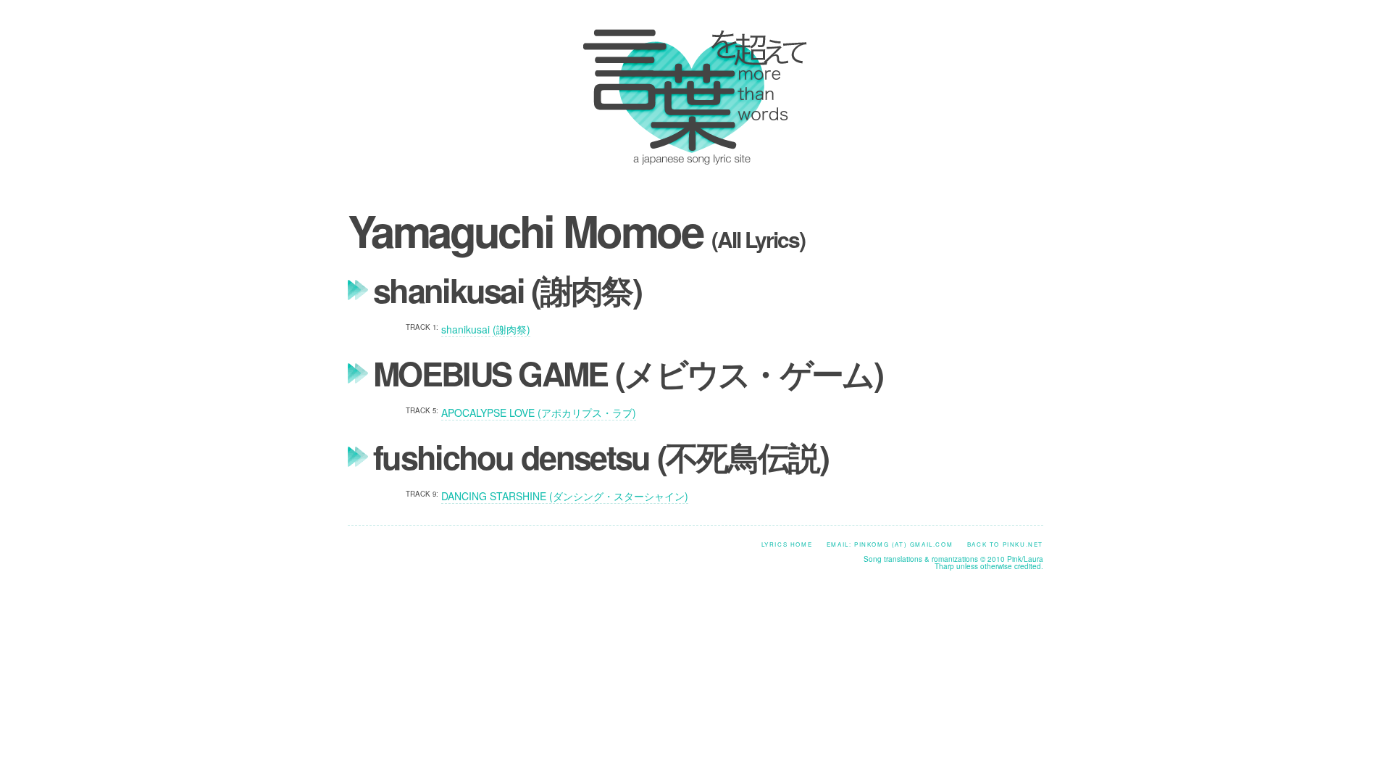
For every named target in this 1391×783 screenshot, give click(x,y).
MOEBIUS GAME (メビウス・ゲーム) (627, 373)
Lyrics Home (787, 544)
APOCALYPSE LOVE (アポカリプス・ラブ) (538, 412)
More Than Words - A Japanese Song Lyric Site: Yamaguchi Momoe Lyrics (691, 97)
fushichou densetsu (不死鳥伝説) (600, 456)
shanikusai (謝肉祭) (507, 289)
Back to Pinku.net (1005, 544)
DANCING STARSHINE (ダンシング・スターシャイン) (564, 496)
